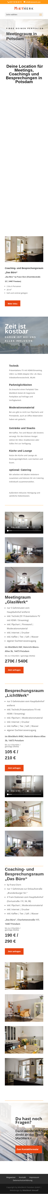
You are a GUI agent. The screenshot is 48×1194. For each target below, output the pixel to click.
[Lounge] (24, 1021)
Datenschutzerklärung (22, 1180)
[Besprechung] (24, 989)
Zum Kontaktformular (28, 1149)
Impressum (34, 1177)
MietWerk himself (30, 1190)
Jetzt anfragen (14, 670)
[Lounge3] (24, 1053)
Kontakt (22, 1177)
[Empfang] (24, 1085)
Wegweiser (11, 1177)
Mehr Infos (12, 304)
